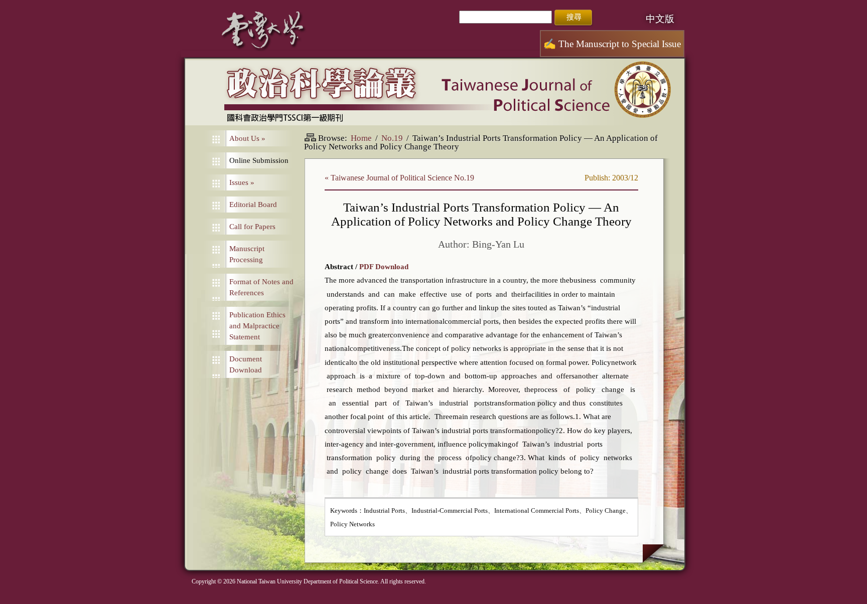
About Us (247, 138)
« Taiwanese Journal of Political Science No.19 (399, 177)
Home (361, 138)
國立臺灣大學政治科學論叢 (434, 92)
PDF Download (383, 267)
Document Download (245, 364)
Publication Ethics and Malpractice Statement (257, 326)
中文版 (660, 19)
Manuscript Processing (246, 254)
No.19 (392, 138)
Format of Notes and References (261, 287)
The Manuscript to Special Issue (612, 44)
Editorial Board (253, 204)
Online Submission (258, 160)
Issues (241, 182)
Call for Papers (252, 227)
